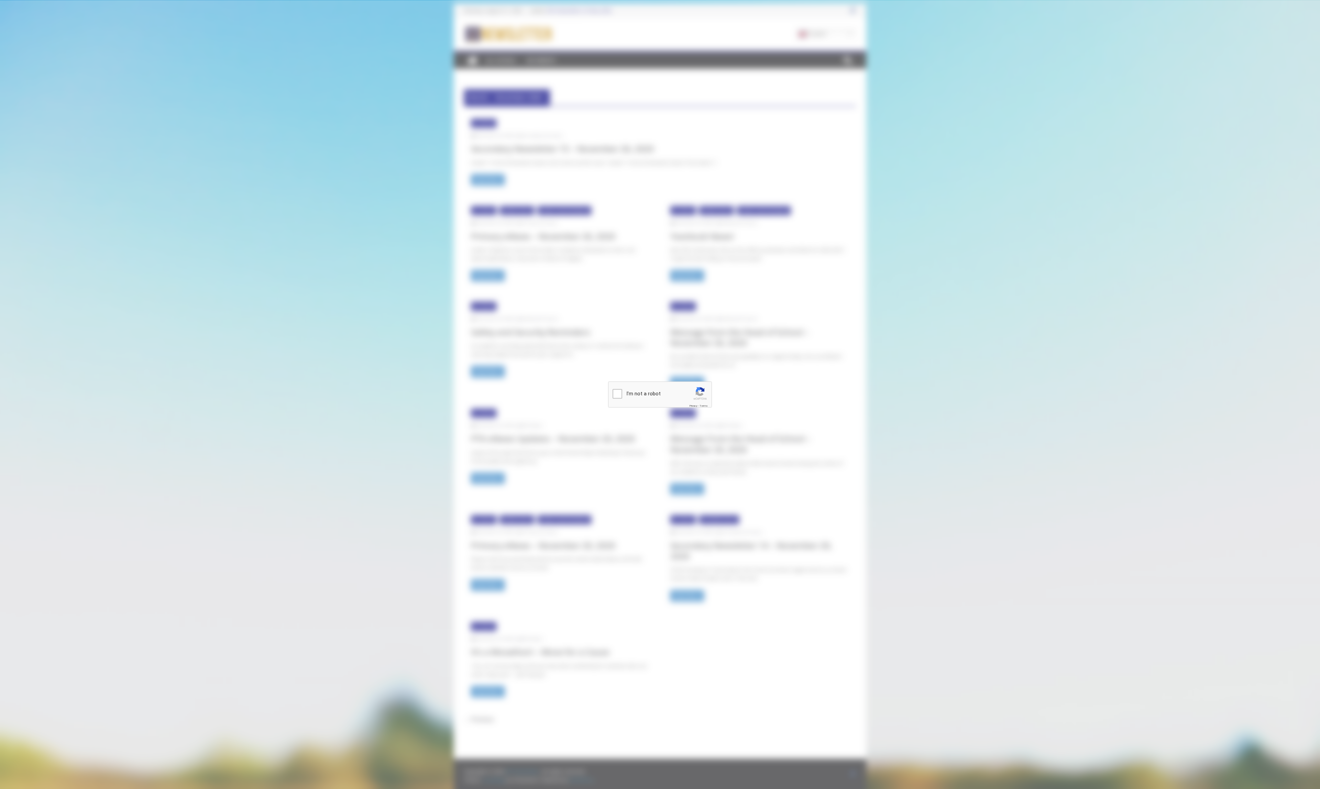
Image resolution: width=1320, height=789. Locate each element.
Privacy (693, 405)
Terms (704, 405)
